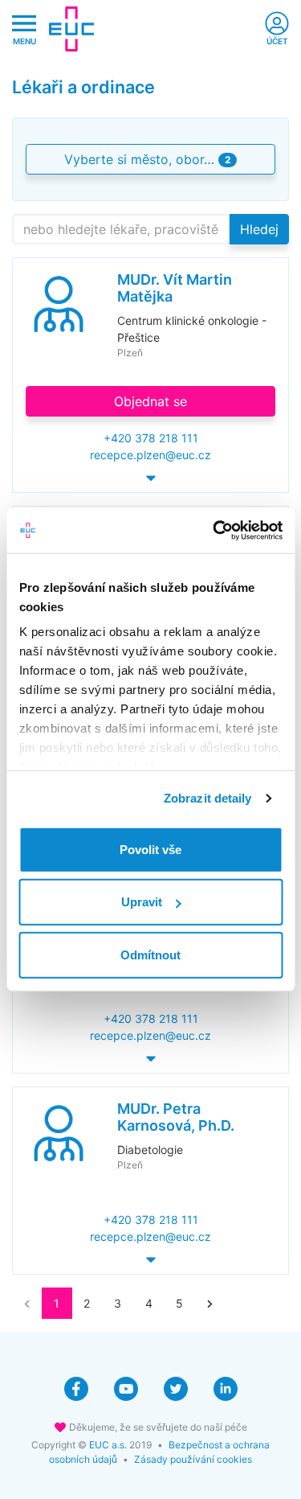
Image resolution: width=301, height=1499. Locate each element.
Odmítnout (150, 954)
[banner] (71, 28)
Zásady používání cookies (193, 1459)
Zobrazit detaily (208, 798)
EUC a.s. (108, 1445)
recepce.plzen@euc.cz (150, 455)
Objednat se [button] (150, 401)
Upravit (141, 902)
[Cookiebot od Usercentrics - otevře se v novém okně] (214, 530)
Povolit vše (150, 849)
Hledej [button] (259, 229)
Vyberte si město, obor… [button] (147, 159)
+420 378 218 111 (151, 438)
